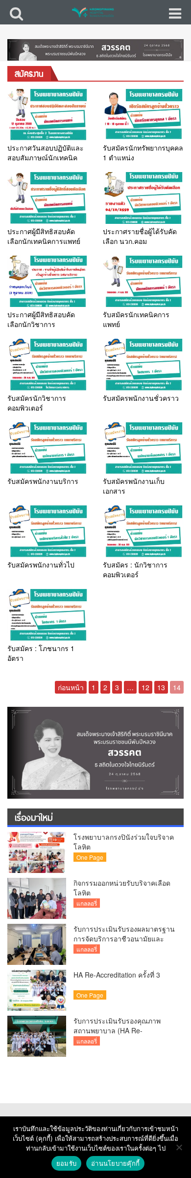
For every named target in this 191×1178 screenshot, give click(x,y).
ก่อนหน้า (71, 687)
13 (161, 687)
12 (145, 687)
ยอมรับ (66, 1163)
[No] (179, 1147)
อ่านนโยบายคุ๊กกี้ (115, 1163)
